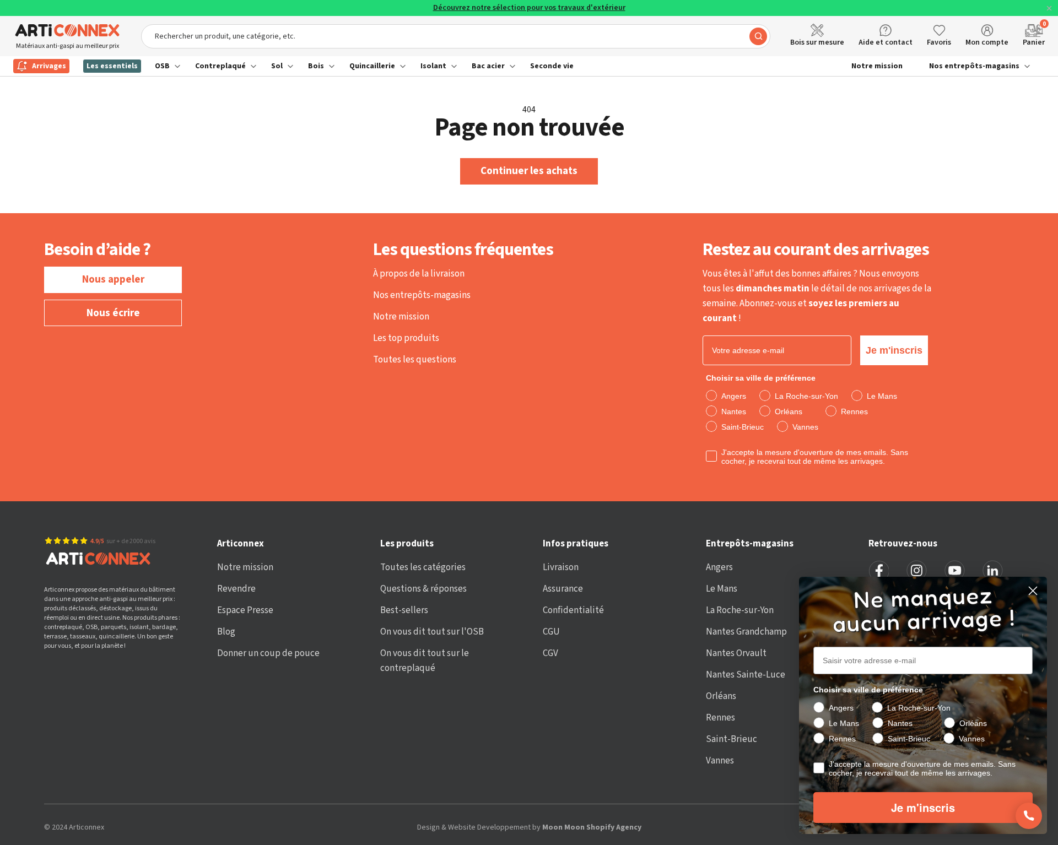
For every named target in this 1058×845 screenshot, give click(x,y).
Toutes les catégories (423, 567)
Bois (316, 66)
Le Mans (721, 588)
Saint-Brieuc (731, 739)
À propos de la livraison (419, 273)
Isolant (433, 66)
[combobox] (455, 36)
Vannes (720, 760)
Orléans (721, 696)
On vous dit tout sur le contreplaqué (424, 661)
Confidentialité (573, 610)
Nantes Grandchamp (746, 631)
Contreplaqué (220, 66)
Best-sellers (404, 610)
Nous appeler (113, 279)
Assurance (563, 588)
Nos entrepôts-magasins (974, 66)
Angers (719, 567)
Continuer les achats (529, 171)
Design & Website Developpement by (529, 827)
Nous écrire (113, 313)
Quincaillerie (372, 66)
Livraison (561, 567)
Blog (226, 631)
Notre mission (877, 66)
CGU (551, 631)
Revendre (236, 588)
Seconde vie (552, 66)
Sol (277, 66)
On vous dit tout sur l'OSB (432, 631)
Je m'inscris (894, 350)
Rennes (720, 717)
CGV (550, 653)
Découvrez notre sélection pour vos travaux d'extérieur (529, 8)
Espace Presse (245, 610)
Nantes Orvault (736, 653)
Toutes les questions (414, 359)
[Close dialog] (1033, 590)
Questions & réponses (423, 588)
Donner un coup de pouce (268, 653)
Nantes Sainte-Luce (745, 674)
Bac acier (488, 66)
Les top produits (406, 338)
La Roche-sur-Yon (740, 610)
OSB (162, 66)
